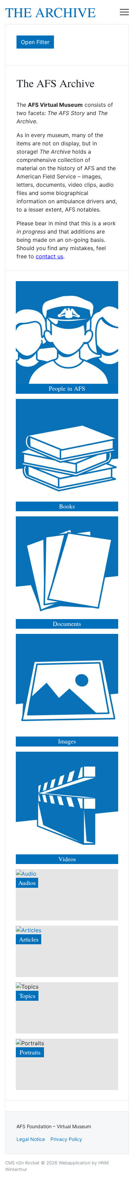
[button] (124, 12)
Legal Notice (30, 1139)
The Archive (50, 12)
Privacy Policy (66, 1139)
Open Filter (35, 42)
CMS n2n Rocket (22, 1162)
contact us (49, 256)
